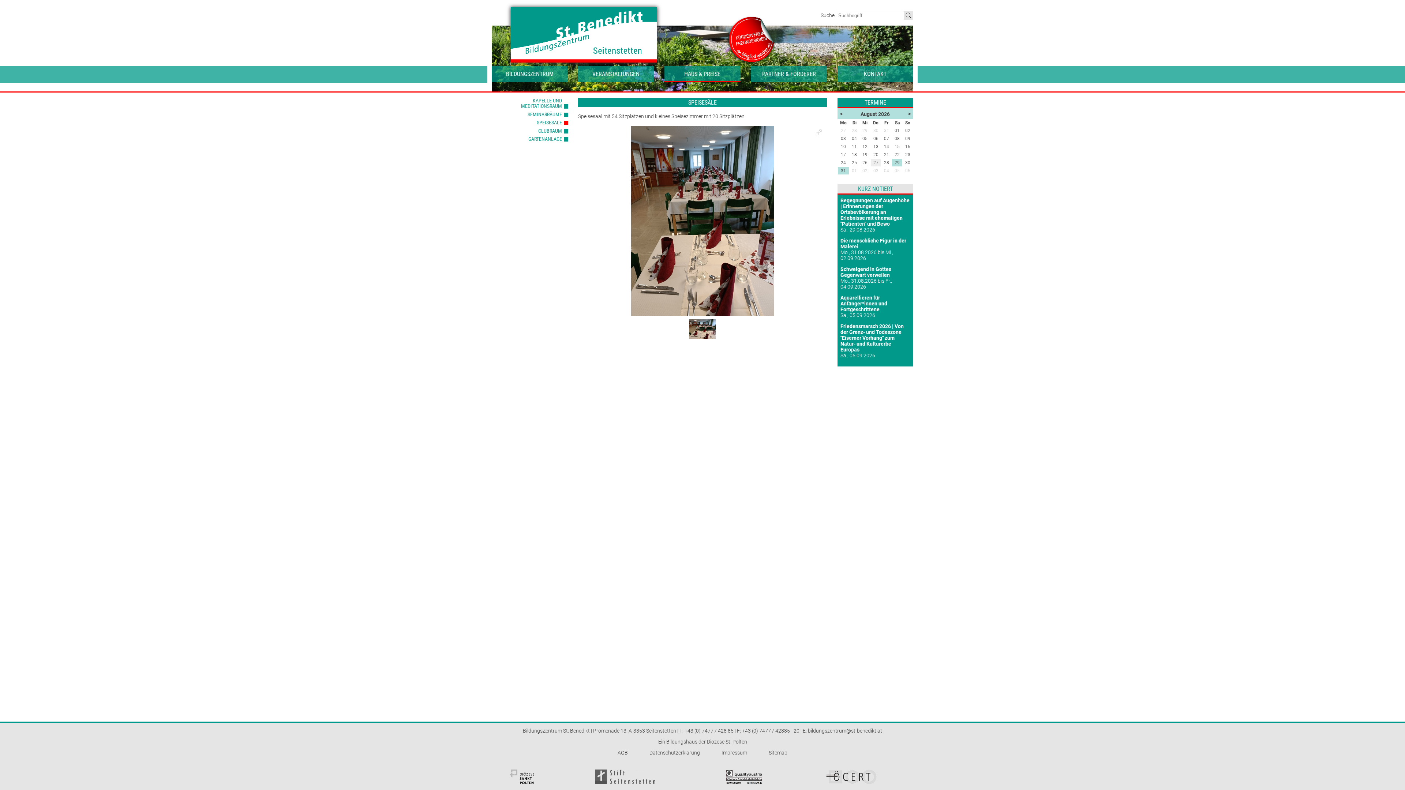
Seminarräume (545, 114)
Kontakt (875, 74)
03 (875, 170)
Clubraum (550, 131)
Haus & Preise (702, 74)
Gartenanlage (545, 139)
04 (886, 170)
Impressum (734, 753)
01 (854, 170)
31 (843, 170)
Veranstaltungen (616, 74)
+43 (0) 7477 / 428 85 (709, 731)
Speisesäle (549, 122)
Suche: (829, 15)
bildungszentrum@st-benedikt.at (845, 731)
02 (865, 170)
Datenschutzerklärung (674, 753)
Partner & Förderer (789, 74)
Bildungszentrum (530, 74)
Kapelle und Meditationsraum (541, 103)
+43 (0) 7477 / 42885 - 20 (770, 731)
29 (897, 162)
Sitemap (778, 753)
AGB (623, 753)
